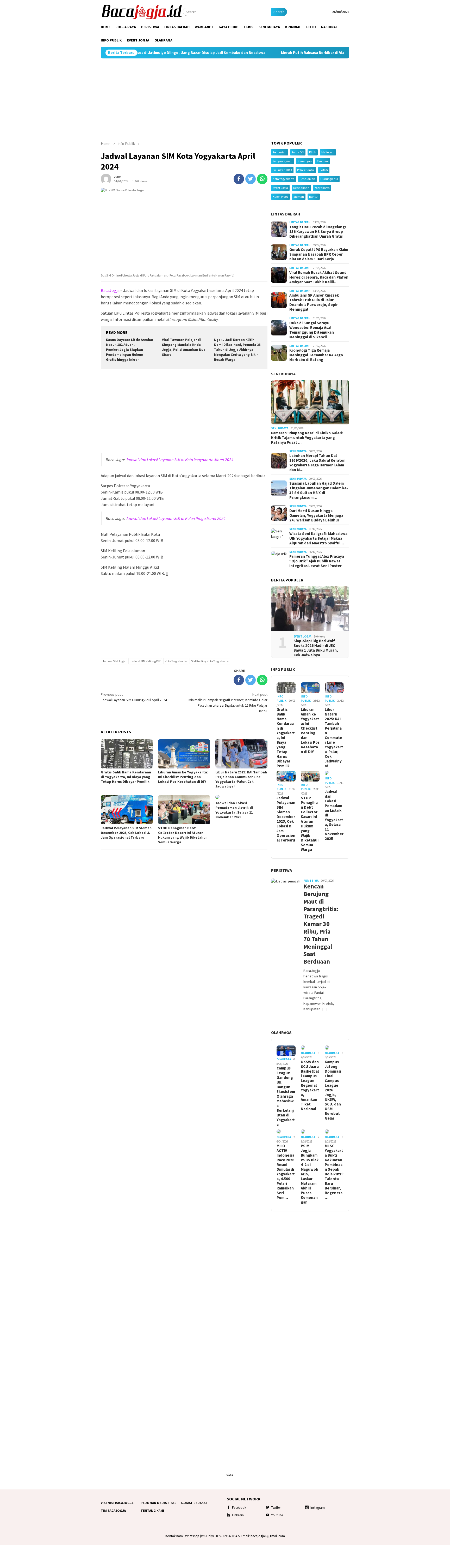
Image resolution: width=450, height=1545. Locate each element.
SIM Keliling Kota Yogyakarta (210, 661)
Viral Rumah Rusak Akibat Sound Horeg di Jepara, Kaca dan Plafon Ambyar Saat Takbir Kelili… (318, 277)
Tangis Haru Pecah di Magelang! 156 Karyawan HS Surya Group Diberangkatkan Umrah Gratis (317, 232)
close (229, 1474)
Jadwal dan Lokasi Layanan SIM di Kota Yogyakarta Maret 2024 (179, 459)
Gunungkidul (329, 179)
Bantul (313, 197)
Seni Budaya (283, 373)
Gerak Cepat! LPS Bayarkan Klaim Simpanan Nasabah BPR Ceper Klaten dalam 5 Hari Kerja (318, 254)
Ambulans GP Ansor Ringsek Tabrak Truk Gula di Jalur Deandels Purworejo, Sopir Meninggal (314, 302)
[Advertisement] (225, 99)
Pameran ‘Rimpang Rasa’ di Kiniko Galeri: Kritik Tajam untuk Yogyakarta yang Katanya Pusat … (307, 438)
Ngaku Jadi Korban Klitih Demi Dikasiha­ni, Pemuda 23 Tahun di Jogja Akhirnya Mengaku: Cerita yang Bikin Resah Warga (237, 350)
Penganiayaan (282, 161)
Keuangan (305, 161)
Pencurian (279, 152)
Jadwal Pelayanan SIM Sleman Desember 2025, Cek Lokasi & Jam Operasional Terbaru (126, 833)
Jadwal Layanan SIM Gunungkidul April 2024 (134, 697)
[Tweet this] (250, 179)
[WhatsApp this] (262, 179)
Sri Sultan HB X (282, 170)
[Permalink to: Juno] (106, 178)
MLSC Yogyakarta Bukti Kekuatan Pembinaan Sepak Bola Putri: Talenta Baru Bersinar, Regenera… (334, 1172)
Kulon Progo (280, 197)
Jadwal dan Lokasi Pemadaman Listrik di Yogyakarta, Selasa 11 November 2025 (234, 810)
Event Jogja (280, 188)
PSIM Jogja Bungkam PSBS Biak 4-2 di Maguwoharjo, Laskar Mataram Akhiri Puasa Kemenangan (309, 1174)
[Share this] (239, 179)
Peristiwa (281, 870)
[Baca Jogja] (142, 11)
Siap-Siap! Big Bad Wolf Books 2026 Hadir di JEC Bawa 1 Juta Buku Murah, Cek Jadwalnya (315, 648)
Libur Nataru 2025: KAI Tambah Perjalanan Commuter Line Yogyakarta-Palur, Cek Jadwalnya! (241, 779)
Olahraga (281, 1032)
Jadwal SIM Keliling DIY (145, 661)
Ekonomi (323, 161)
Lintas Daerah (285, 214)
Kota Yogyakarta (176, 661)
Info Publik (283, 669)
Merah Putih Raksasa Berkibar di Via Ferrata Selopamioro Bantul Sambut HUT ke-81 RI (301, 52)
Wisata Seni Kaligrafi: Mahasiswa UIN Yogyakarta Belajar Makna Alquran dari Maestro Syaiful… (318, 538)
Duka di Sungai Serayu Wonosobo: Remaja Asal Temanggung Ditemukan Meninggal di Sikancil (311, 330)
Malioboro (327, 152)
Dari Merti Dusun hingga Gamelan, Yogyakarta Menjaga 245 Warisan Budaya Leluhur (316, 515)
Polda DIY (298, 152)
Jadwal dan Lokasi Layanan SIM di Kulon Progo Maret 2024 (176, 518)
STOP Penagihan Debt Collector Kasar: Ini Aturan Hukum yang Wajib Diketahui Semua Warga (182, 835)
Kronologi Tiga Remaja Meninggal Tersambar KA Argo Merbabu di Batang (316, 355)
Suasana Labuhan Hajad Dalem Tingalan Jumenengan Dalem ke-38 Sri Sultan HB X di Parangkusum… (318, 490)
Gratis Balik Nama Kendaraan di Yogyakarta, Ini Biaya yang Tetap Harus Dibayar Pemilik (126, 777)
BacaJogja (110, 290)
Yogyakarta (322, 188)
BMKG (324, 170)
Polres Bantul (306, 170)
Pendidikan (307, 179)
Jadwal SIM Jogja (114, 661)
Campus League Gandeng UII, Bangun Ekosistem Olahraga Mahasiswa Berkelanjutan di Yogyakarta (286, 1096)
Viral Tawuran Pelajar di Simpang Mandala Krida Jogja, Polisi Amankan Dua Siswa (183, 347)
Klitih (312, 152)
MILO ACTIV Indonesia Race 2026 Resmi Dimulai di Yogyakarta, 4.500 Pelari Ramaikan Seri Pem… (286, 1172)
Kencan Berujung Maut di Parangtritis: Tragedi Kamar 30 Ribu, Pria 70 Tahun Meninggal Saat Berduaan (319, 924)
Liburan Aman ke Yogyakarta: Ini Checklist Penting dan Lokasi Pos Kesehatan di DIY (183, 777)
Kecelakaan (301, 188)
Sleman (298, 197)
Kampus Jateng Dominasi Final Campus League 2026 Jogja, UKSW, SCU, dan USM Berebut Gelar (333, 1090)
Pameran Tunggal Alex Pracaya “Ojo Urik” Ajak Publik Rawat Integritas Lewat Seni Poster (316, 561)
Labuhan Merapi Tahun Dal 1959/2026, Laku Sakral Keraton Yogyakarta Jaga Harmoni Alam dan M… (317, 462)
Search (278, 11)
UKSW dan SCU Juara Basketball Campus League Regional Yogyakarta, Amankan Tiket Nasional (310, 1085)
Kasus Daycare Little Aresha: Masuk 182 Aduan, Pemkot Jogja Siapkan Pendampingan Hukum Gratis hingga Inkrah (129, 350)
